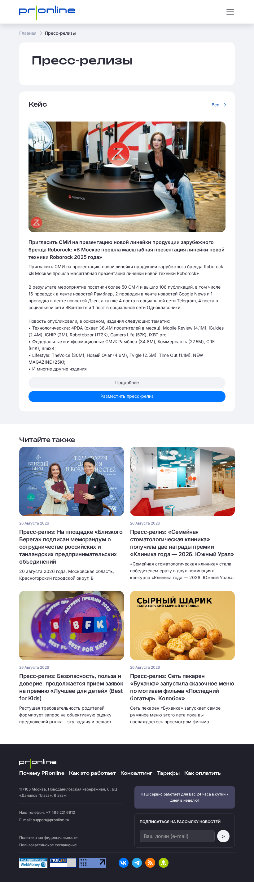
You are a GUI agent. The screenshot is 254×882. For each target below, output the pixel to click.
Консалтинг (136, 773)
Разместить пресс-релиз (127, 396)
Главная (28, 33)
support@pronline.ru (51, 820)
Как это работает (92, 773)
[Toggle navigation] (230, 11)
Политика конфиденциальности (48, 837)
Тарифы (168, 773)
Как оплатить (202, 773)
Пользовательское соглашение (48, 845)
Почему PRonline (41, 773)
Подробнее (127, 382)
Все (215, 104)
